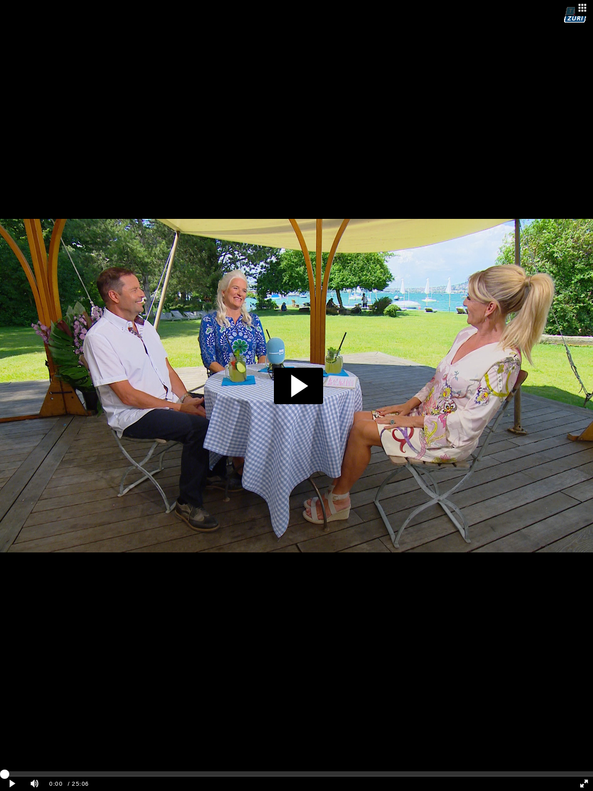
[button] (298, 386)
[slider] (296, 773)
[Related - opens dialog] (582, 8)
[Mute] (34, 784)
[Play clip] (12, 784)
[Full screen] (583, 784)
